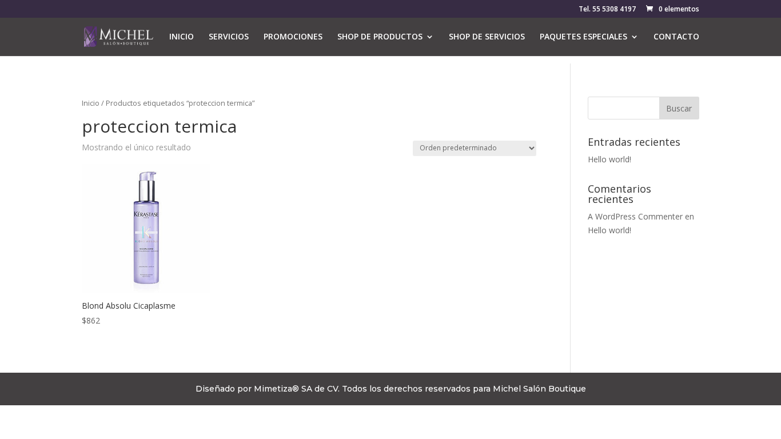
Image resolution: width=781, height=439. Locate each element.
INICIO (181, 37)
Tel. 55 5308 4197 (607, 10)
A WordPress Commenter (635, 216)
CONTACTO (676, 37)
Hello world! (609, 159)
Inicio (90, 103)
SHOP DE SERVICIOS (487, 37)
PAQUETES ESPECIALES (583, 37)
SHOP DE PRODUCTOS (380, 37)
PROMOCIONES (293, 37)
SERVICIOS (229, 37)
